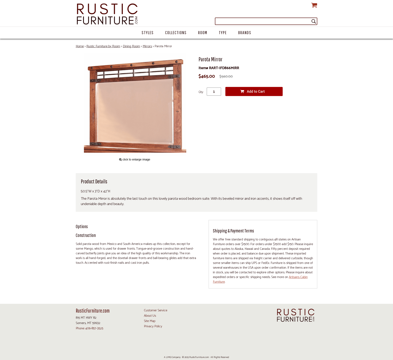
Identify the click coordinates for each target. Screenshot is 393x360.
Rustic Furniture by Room (103, 46)
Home (80, 46)
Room (202, 32)
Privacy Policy (153, 326)
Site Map (149, 321)
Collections (176, 32)
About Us (150, 316)
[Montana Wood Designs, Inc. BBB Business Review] (221, 348)
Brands (244, 32)
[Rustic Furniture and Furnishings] (196, 14)
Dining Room (131, 46)
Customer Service (155, 310)
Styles (148, 32)
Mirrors (147, 46)
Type (223, 32)
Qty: (201, 92)
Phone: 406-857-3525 (89, 328)
